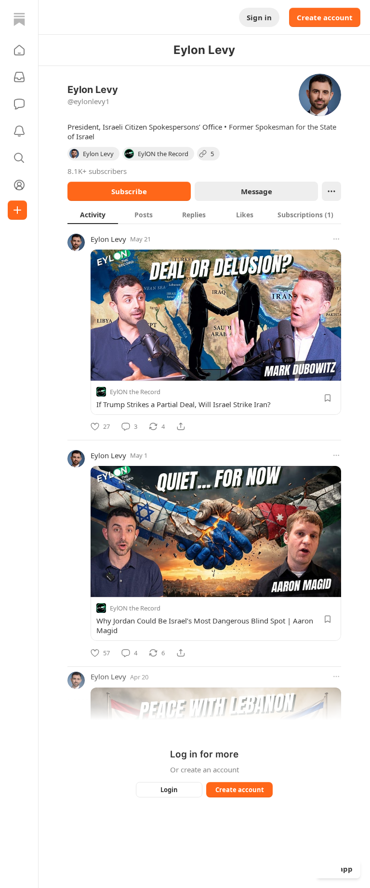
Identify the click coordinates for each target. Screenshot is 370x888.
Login (169, 789)
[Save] (327, 398)
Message (256, 191)
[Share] (180, 426)
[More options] (336, 239)
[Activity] (19, 131)
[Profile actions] (331, 191)
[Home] (19, 19)
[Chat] (19, 104)
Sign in (259, 17)
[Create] (17, 210)
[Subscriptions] (19, 77)
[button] (19, 50)
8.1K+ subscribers (97, 171)
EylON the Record (135, 391)
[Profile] (19, 185)
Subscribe (129, 191)
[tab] (92, 214)
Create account (325, 17)
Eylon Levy (108, 239)
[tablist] (204, 214)
